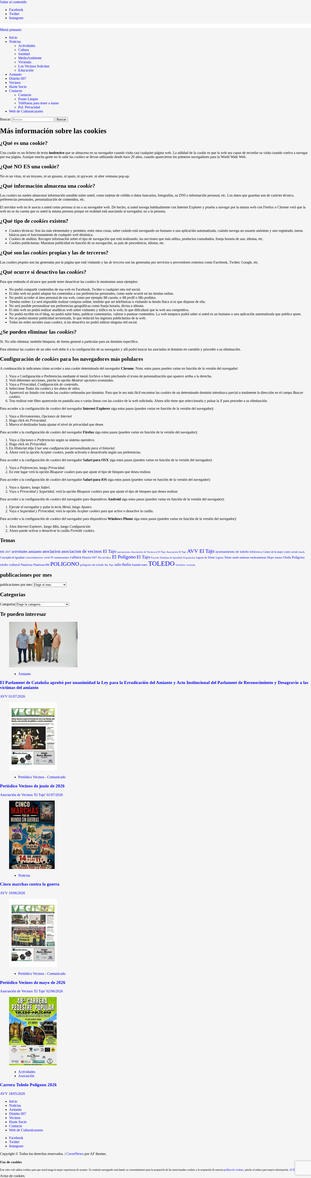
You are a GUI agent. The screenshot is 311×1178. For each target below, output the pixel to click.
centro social (290, 551)
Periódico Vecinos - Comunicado (42, 777)
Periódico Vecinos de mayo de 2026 (32, 982)
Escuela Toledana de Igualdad (166, 557)
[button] (10, 30)
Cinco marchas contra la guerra (29, 884)
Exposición (189, 557)
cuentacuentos (61, 557)
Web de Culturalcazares (26, 111)
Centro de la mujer (273, 551)
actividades (20, 551)
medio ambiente (240, 557)
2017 (8, 552)
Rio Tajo (109, 564)
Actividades (26, 46)
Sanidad (24, 54)
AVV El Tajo (200, 551)
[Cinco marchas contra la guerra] (32, 868)
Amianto (15, 74)
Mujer (270, 557)
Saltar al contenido (13, 2)
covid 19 (48, 557)
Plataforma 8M (41, 564)
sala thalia (123, 564)
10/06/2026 (17, 893)
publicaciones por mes (16, 584)
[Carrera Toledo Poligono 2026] (33, 1064)
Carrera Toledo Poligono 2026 (28, 1084)
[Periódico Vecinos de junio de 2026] (33, 769)
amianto (35, 551)
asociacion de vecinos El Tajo (88, 551)
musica (278, 557)
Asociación (26, 1076)
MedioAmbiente (30, 58)
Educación (25, 70)
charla (301, 552)
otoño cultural (10, 564)
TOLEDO (161, 563)
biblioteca (256, 551)
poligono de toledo (92, 564)
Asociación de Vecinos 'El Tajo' (23, 795)
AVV (4, 696)
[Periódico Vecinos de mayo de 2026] (33, 966)
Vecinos (14, 83)
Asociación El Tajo (176, 552)
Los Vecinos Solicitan (33, 66)
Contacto (15, 91)
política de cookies (234, 1169)
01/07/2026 (17, 696)
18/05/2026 (17, 1094)
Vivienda (24, 62)
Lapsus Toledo (224, 557)
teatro (144, 564)
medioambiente (258, 557)
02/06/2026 (54, 991)
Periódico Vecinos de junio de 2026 (32, 786)
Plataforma (26, 564)
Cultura (23, 50)
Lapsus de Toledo (205, 557)
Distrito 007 (17, 78)
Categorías (7, 604)
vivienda (190, 564)
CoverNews (75, 1154)
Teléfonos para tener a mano (38, 103)
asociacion (52, 551)
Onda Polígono (294, 557)
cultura (75, 557)
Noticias (15, 42)
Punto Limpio (28, 99)
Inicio (13, 37)
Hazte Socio (18, 87)
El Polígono (124, 557)
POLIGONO (64, 564)
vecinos (180, 564)
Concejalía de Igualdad (12, 557)
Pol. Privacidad (29, 107)
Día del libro (104, 557)
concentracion (34, 557)
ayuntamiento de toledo (232, 551)
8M (2, 551)
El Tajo (143, 557)
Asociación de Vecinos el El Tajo (148, 552)
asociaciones (123, 552)
